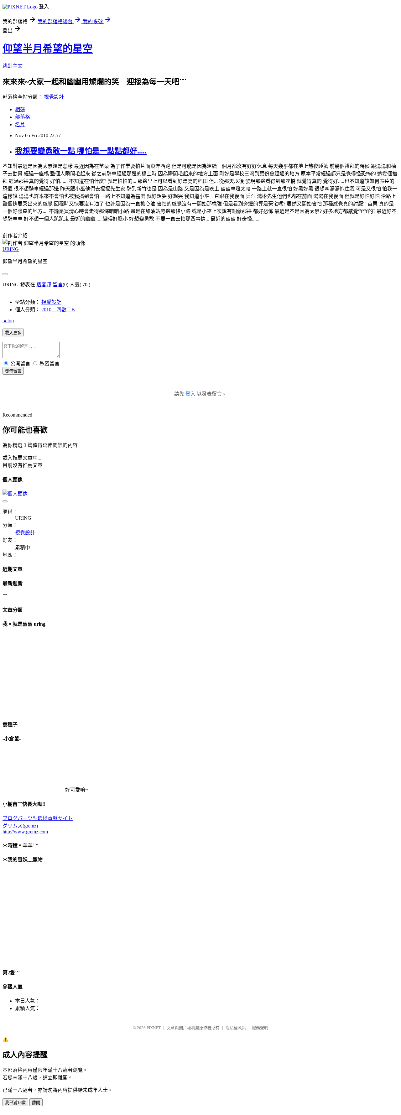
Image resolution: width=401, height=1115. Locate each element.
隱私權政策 (236, 1027)
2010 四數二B (58, 309)
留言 (58, 284)
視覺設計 (54, 97)
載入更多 (13, 332)
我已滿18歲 (15, 1102)
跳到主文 (13, 66)
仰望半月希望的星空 (48, 48)
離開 (36, 1102)
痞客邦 (43, 284)
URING (11, 249)
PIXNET (154, 1027)
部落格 (22, 117)
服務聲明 (260, 1027)
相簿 (20, 109)
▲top (8, 320)
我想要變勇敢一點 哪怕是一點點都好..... (81, 151)
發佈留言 (13, 371)
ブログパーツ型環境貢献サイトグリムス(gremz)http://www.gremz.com (38, 825)
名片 (20, 124)
